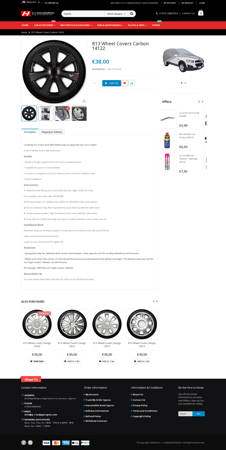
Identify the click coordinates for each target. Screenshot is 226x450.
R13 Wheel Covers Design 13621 (72, 344)
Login (202, 3)
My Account (170, 3)
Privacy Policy (140, 405)
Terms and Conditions (145, 410)
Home (24, 32)
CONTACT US (188, 13)
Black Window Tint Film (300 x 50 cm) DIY (193, 136)
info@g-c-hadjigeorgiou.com (40, 414)
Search (131, 14)
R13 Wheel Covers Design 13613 (142, 344)
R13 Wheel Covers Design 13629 (37, 344)
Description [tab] (30, 132)
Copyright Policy (142, 416)
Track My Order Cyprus (98, 399)
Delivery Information (97, 410)
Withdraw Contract (96, 420)
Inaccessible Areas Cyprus (100, 405)
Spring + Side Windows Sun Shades (194, 114)
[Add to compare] (131, 83)
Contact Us (139, 399)
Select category (114, 13)
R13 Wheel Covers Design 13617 (107, 344)
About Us (138, 394)
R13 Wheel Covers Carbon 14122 (120, 45)
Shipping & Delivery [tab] (52, 132)
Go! (199, 413)
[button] (31, 2)
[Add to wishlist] (125, 83)
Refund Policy (93, 416)
